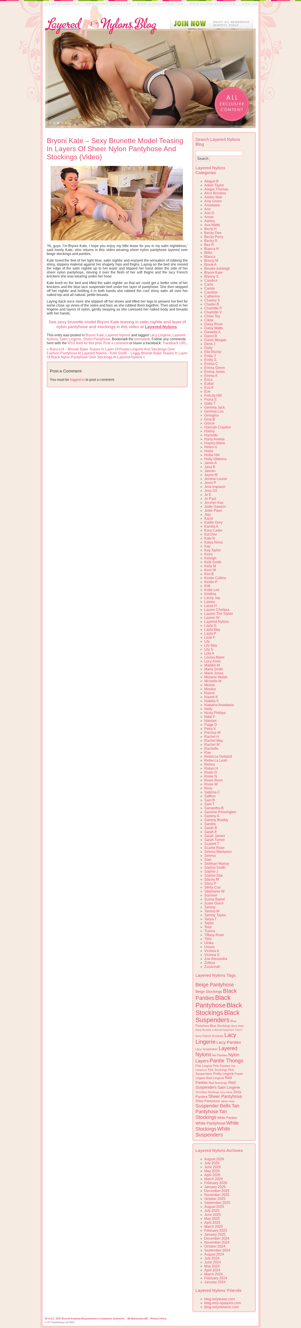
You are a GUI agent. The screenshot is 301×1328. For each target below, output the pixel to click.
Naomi (209, 693)
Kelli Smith (212, 562)
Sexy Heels (226, 1092)
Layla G (210, 625)
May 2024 (212, 1266)
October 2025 (214, 1199)
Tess (208, 927)
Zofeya (209, 963)
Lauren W (211, 617)
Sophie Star (213, 875)
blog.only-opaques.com (222, 1303)
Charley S (212, 300)
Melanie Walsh (215, 677)
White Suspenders (212, 1132)
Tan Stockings (211, 1114)
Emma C (211, 364)
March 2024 (213, 1274)
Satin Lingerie (70, 339)
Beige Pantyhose (214, 985)
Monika (210, 689)
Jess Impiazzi (214, 487)
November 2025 (216, 1195)
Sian (208, 859)
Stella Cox (212, 887)
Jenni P (210, 483)
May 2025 (212, 1218)
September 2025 (217, 1203)
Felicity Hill (213, 395)
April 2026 (212, 1175)
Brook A (210, 264)
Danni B (210, 336)
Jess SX (210, 491)
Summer (210, 895)
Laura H (210, 606)
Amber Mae (213, 197)
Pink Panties (221, 1066)
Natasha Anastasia (219, 705)
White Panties (227, 1118)
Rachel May (213, 740)
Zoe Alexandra (215, 959)
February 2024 (215, 1278)
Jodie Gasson (215, 506)
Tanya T (210, 919)
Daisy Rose (213, 324)
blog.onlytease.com (219, 1299)
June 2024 (212, 1262)
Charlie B (211, 304)
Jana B (209, 467)
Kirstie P (210, 582)
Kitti (207, 586)
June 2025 (212, 1214)
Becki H (210, 229)
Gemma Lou (213, 411)
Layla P (210, 633)
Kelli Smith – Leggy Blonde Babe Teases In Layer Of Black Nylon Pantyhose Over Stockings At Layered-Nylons (117, 355)
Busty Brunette (203, 1030)
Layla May (212, 629)
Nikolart (210, 721)
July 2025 (211, 1211)
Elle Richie (212, 352)
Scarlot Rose (214, 848)
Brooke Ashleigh (217, 268)
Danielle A (212, 332)
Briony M (211, 260)
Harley (209, 431)
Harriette (211, 435)
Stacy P (210, 883)
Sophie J (211, 871)
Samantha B (214, 808)
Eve (207, 391)
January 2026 (215, 1187)
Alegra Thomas (216, 189)
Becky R (210, 241)
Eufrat (209, 383)
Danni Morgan (215, 340)
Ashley (209, 221)
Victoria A (211, 951)
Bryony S (211, 276)
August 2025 (214, 1207)
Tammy (210, 907)
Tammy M (211, 911)
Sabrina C (212, 792)
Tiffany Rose (214, 935)
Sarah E (210, 832)
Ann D (209, 213)
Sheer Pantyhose (96, 339)
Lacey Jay (212, 598)
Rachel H (211, 736)
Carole (209, 288)
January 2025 (215, 1234)
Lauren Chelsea (216, 610)
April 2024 (212, 1270)
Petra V (210, 729)
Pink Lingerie (203, 1066)
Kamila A (211, 526)
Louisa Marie (214, 657)
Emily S (210, 360)
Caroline (211, 292)
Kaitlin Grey (213, 522)
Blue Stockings (220, 1025)
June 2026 (212, 1167)
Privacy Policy (158, 1318)
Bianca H (211, 249)
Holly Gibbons (215, 459)
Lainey (209, 602)
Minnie (209, 685)
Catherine (212, 296)
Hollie (209, 451)
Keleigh (210, 558)
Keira (208, 554)
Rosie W (211, 784)
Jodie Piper (213, 510)
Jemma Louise (215, 479)
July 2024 (211, 1258)
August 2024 (214, 1254)
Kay (207, 546)
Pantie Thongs (226, 1061)
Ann (207, 209)
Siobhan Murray (216, 863)
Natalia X (211, 701)
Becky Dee (212, 233)
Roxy (208, 788)
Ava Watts (212, 225)
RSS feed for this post (85, 343)
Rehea (209, 764)
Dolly (208, 348)
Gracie (209, 423)
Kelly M (210, 566)
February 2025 (215, 1230)
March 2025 (213, 1226)
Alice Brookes (215, 193)
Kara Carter (213, 530)
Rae (207, 752)
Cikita (208, 320)
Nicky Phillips (215, 713)
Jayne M (210, 475)
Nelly (208, 709)
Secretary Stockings (207, 1092)
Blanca (209, 257)
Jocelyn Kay (213, 502)
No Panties (219, 1055)
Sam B (209, 800)
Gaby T (210, 403)
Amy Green (213, 201)
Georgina (211, 415)
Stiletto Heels (228, 1101)
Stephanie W (214, 891)
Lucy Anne (212, 661)
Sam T (209, 804)
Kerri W (210, 570)
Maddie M (212, 665)
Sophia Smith (214, 867)
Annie (209, 217)
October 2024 (214, 1246)
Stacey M (211, 879)
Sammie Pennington (220, 812)
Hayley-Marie (214, 443)
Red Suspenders (215, 1085)
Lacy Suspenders (206, 1049)
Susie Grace (214, 903)
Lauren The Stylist (218, 614)
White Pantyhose (210, 1123)
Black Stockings (218, 1008)
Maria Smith (213, 669)
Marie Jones (213, 673)
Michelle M (212, 681)
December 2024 (216, 1238)
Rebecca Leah (215, 760)
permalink (142, 339)
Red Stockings (218, 1082)
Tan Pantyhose (217, 1108)
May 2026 (212, 1171)
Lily (207, 641)
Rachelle (211, 748)
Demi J (209, 344)
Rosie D (210, 772)
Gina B (209, 419)
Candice (210, 280)
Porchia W (212, 733)
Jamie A (210, 463)
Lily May (210, 645)
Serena (210, 855)
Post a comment (115, 343)
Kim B (209, 574)
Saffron (210, 796)
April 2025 (212, 1222)
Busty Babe (237, 1026)
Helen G (210, 447)
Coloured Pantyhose (223, 1030)
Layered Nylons (118, 335)
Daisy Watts (213, 328)
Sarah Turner (214, 840)
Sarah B (210, 828)
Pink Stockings (217, 1069)
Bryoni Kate (94, 335)
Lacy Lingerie (160, 335)
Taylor (209, 923)
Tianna (209, 931)
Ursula (209, 947)
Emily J (210, 356)
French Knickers (213, 1036)
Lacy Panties (228, 1042)
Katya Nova (213, 542)
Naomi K (211, 697)
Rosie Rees (213, 780)
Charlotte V (213, 312)
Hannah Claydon (217, 427)
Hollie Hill (212, 455)
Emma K (211, 376)
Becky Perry (213, 237)
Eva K (209, 387)
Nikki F (209, 717)
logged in (77, 379)
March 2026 (213, 1179)
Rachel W (212, 744)
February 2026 (215, 1183)
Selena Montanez (218, 852)
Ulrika (209, 943)
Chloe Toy (212, 316)
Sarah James (214, 836)
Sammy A (211, 816)
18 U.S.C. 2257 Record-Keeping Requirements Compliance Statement (85, 1318)
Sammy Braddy (216, 820)
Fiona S (210, 399)
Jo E (207, 495)
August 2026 (214, 1159)
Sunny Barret (214, 899)
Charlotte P (213, 308)
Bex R (209, 245)
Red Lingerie (215, 1078)
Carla (208, 284)
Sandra (210, 824)
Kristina (210, 594)
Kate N (209, 538)
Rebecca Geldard (218, 756)
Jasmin (210, 471)
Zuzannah (212, 967)
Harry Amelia (214, 439)
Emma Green (214, 368)
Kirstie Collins (215, 578)
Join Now (211, 23)
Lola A (209, 653)
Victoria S (211, 955)
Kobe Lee (211, 590)
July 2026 (211, 1163)
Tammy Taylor (215, 915)
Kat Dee (210, 534)
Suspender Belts (213, 1106)
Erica (208, 379)
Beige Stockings (208, 991)
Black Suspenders (217, 1016)
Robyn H (211, 768)
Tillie (208, 939)
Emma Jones (214, 372)
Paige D (210, 725)
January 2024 (215, 1282)
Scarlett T (211, 844)
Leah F (209, 637)
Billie (208, 253)
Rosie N (210, 776)
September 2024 (217, 1250)
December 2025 (216, 1191)
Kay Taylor (212, 550)
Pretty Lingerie (223, 1073)
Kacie (208, 518)
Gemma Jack (214, 407)
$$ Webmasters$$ (137, 1318)
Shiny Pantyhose (207, 1101)
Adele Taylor (214, 185)
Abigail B (211, 181)
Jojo (207, 514)
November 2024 (216, 1242)
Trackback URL (174, 343)
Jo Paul (210, 498)
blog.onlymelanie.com (221, 1307)
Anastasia (212, 205)
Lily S (208, 649)
